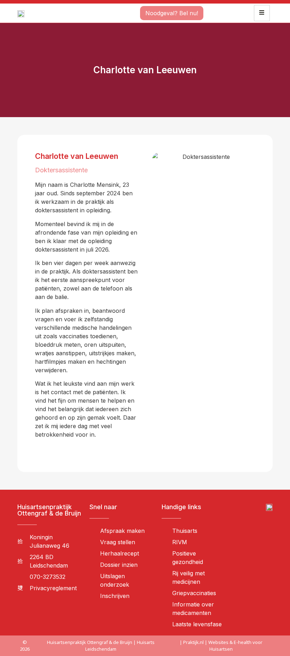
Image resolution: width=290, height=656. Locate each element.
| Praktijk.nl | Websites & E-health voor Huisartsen (221, 645)
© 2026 (25, 645)
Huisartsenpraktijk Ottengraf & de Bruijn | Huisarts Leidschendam (101, 645)
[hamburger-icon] (262, 13)
